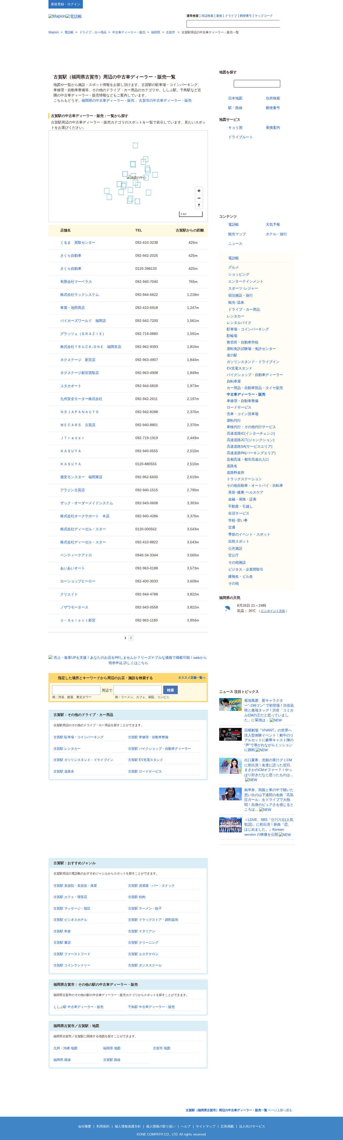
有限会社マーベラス (76, 282)
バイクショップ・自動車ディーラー (255, 375)
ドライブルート (240, 137)
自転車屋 (234, 381)
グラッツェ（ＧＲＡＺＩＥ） (83, 334)
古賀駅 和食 (62, 931)
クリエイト (69, 594)
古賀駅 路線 (112, 1060)
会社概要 (84, 1126)
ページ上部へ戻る (239, 1110)
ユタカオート (70, 386)
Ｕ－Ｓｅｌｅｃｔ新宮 (77, 620)
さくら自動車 (70, 256)
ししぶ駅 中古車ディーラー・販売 (78, 1007)
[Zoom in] (199, 190)
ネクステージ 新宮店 (77, 360)
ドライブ (231, 16)
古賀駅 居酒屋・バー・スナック (151, 886)
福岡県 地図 (112, 1048)
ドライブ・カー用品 (244, 309)
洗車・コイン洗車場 (242, 414)
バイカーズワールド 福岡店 (83, 321)
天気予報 (273, 224)
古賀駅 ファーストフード (71, 954)
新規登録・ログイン (65, 4)
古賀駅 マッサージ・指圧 (71, 908)
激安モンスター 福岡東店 (81, 477)
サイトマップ (286, 4)
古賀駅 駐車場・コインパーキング (78, 737)
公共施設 (235, 548)
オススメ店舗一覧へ (191, 677)
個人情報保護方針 (128, 1126)
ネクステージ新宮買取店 (79, 373)
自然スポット (238, 541)
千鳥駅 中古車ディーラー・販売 (151, 1007)
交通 (231, 527)
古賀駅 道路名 (63, 771)
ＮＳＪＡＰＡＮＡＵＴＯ (79, 412)
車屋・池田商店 (72, 308)
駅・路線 (235, 108)
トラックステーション (244, 479)
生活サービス (238, 513)
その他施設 (237, 562)
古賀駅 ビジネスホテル (70, 920)
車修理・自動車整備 (242, 401)
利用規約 (102, 1126)
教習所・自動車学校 (242, 342)
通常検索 (193, 16)
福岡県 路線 (62, 1060)
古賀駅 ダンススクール (145, 965)
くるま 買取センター (77, 242)
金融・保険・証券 (242, 499)
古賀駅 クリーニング (143, 942)
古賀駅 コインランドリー (71, 965)
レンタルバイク (239, 323)
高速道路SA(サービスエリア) (249, 446)
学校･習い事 (238, 520)
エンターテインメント (245, 281)
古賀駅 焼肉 (136, 897)
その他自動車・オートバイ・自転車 (255, 485)
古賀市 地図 (161, 1048)
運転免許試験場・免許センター (251, 349)
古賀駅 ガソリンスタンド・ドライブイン (83, 760)
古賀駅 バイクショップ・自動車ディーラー (159, 748)
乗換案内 (273, 127)
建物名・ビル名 (240, 576)
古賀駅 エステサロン (143, 954)
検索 (287, 24)
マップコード (264, 16)
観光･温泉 (236, 302)
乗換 (219, 16)
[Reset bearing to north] (199, 205)
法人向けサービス (252, 1126)
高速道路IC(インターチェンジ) (251, 433)
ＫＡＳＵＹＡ (70, 451)
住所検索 (273, 98)
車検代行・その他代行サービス (251, 427)
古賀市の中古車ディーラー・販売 (165, 100)
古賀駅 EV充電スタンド (145, 760)
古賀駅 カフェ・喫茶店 (70, 897)
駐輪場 (232, 336)
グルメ (233, 267)
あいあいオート (72, 568)
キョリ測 (235, 127)
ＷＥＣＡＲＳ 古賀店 (77, 425)
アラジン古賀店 (72, 490)
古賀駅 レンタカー (67, 748)
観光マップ (237, 234)
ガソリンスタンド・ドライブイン (253, 362)
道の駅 (232, 355)
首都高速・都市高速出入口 (248, 459)
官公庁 (233, 555)
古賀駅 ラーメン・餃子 (145, 908)
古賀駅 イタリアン (141, 931)
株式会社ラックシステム (79, 295)
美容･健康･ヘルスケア (245, 492)
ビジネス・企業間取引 (245, 569)
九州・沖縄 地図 (65, 1048)
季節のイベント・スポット (249, 534)
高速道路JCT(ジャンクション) (250, 440)
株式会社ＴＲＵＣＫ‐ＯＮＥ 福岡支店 (90, 347)
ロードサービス (239, 407)
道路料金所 (235, 472)
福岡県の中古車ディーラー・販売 (108, 100)
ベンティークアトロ (76, 555)
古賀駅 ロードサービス (145, 771)
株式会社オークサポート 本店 (84, 516)
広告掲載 (227, 1126)
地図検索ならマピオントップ (245, 4)
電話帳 (233, 224)
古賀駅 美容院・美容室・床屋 (75, 886)
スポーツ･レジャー (243, 288)
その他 (233, 583)
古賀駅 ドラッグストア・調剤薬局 (153, 920)
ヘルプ (270, 4)
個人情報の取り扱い (161, 1126)
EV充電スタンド (239, 368)
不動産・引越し (240, 506)
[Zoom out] (199, 198)
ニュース (235, 243)
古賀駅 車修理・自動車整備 (148, 737)
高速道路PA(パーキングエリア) (251, 453)
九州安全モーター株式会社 (81, 399)
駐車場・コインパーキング (248, 329)
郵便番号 (246, 16)
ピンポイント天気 (273, 611)
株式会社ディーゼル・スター (83, 529)
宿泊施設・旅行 (240, 295)
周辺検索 (207, 16)
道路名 (232, 466)
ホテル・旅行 (276, 234)
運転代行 (234, 420)
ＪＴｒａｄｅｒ (72, 438)
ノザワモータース (74, 607)
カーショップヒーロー (77, 581)
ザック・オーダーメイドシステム (86, 503)
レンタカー (235, 316)
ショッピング (238, 274)
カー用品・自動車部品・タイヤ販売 (255, 388)
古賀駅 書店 (62, 942)
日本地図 (235, 98)
